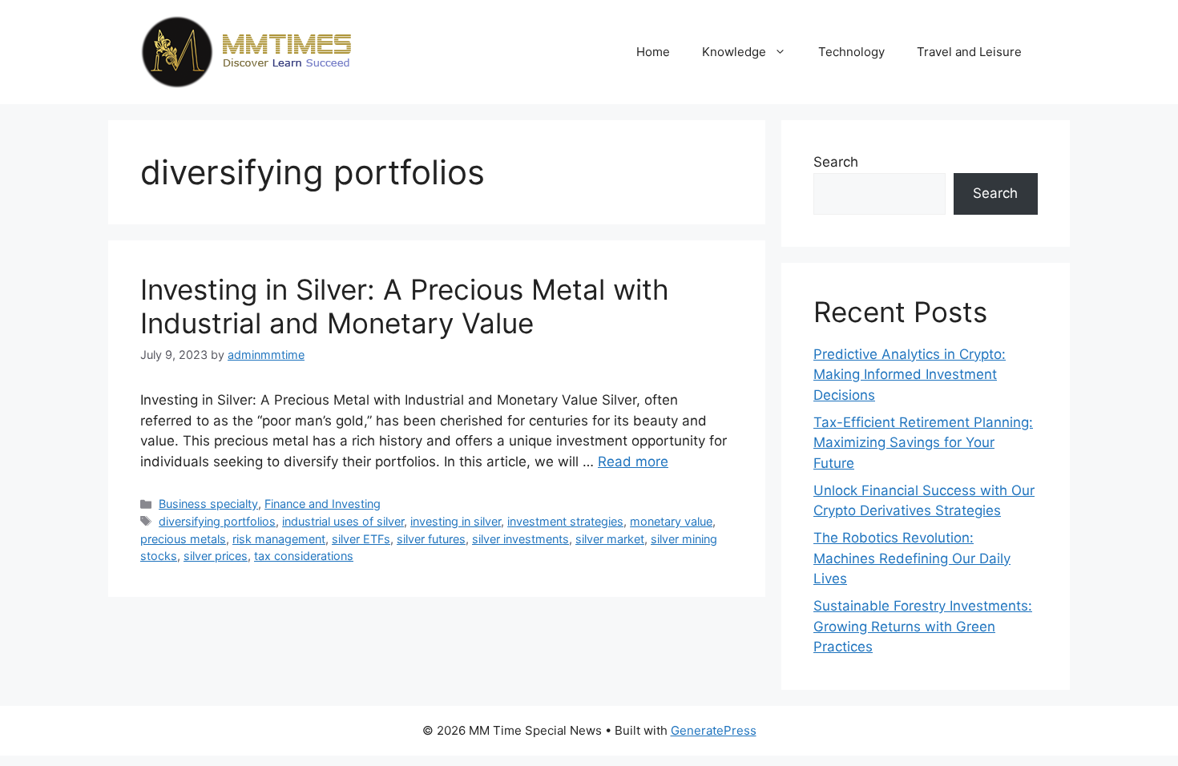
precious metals (183, 539)
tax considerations (303, 555)
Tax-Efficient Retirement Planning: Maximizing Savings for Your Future (923, 442)
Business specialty (208, 503)
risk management (278, 539)
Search (835, 162)
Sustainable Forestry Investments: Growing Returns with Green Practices (922, 626)
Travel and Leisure (969, 51)
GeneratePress (713, 730)
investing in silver (455, 521)
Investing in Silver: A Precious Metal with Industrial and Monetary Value (404, 306)
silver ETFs (361, 539)
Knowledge (734, 51)
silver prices (216, 555)
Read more (633, 462)
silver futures (431, 539)
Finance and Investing (322, 503)
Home (653, 51)
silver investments (520, 539)
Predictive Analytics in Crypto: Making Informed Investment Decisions (909, 374)
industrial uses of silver (343, 521)
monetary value (671, 521)
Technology (851, 51)
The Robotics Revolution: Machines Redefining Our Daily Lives (912, 558)
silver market (609, 539)
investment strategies (565, 521)
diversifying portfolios (217, 521)
